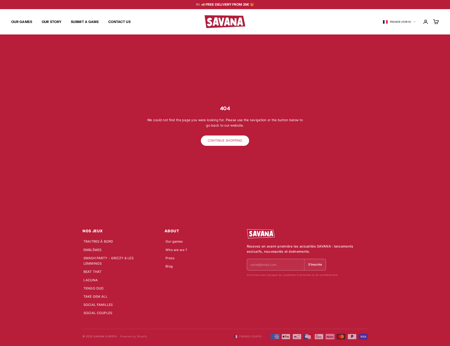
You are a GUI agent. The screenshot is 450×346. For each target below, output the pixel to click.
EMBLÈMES (92, 250)
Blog (169, 266)
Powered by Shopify (133, 336)
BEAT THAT (92, 272)
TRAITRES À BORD (98, 241)
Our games (174, 241)
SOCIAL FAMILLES (98, 305)
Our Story (52, 22)
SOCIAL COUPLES (97, 313)
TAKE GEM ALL (95, 296)
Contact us (119, 22)
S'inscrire (315, 264)
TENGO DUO (93, 288)
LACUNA (90, 280)
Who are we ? (176, 250)
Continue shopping (225, 140)
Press (170, 258)
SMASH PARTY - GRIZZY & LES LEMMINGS (108, 260)
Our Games (21, 22)
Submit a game (85, 22)
